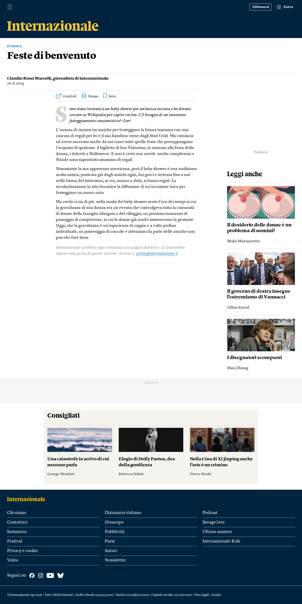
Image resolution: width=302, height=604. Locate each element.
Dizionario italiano (123, 513)
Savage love (214, 522)
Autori (111, 551)
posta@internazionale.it (157, 254)
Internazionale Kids (221, 541)
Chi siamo (16, 513)
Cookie (216, 594)
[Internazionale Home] (27, 499)
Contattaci (17, 522)
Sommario (17, 532)
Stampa (93, 96)
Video (12, 560)
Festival (14, 541)
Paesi (110, 541)
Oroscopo (114, 522)
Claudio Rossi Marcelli (29, 78)
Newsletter (115, 560)
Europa (14, 46)
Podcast (210, 513)
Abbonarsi (260, 7)
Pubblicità (114, 532)
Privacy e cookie (22, 551)
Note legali (201, 594)
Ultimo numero (217, 532)
